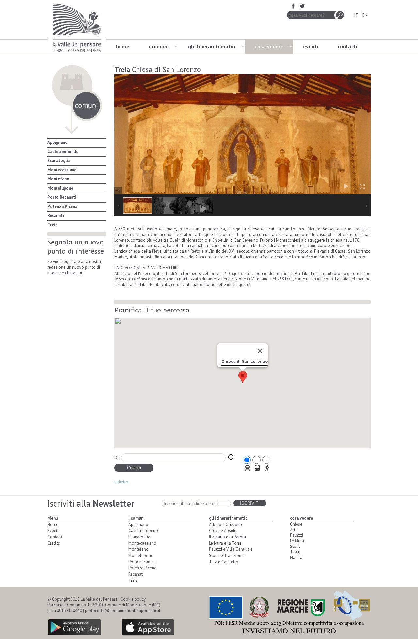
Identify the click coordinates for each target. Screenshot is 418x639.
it (356, 15)
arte (293, 529)
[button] (242, 377)
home (122, 46)
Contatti (54, 537)
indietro (121, 482)
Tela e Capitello (223, 561)
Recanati (55, 215)
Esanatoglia (58, 160)
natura (296, 557)
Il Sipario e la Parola (227, 537)
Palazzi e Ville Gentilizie (231, 549)
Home (52, 524)
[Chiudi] (260, 351)
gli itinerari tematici (211, 46)
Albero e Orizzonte (226, 524)
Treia (52, 224)
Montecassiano (62, 170)
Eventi (52, 530)
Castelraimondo (63, 151)
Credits (53, 543)
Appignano (57, 142)
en (365, 15)
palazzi (296, 535)
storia (295, 546)
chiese (296, 524)
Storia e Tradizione (226, 555)
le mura (297, 541)
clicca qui (73, 273)
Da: (117, 458)
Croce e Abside (222, 530)
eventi (310, 46)
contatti (347, 46)
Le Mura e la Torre (225, 543)
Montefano (58, 179)
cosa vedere (269, 46)
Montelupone (60, 188)
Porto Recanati (61, 197)
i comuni (159, 46)
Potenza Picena (62, 206)
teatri (295, 552)
